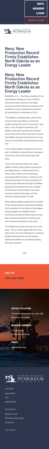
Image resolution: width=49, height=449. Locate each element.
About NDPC (10, 393)
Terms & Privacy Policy (14, 418)
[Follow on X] (8, 11)
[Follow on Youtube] (19, 11)
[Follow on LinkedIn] (13, 11)
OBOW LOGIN (36, 20)
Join (7, 397)
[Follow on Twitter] (12, 435)
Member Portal (11, 414)
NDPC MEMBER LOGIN (38, 8)
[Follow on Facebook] (2, 11)
